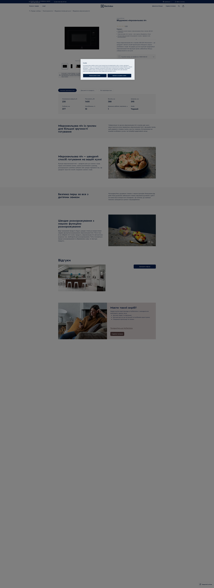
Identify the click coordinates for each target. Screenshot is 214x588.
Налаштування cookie (94, 75)
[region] (107, 69)
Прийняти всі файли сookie (119, 75)
